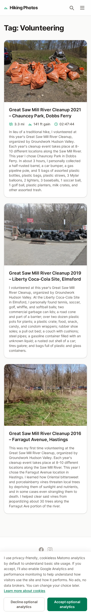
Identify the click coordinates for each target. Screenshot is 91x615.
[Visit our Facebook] (41, 550)
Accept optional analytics (67, 604)
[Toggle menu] (82, 8)
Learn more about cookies (24, 591)
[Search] (71, 8)
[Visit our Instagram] (50, 550)
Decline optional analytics (24, 604)
